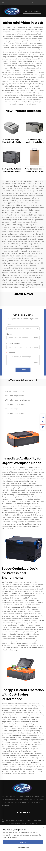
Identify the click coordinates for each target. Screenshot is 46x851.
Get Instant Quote (32, 11)
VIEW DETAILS (11, 127)
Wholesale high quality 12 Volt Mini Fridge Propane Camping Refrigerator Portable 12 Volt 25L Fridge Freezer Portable (34, 141)
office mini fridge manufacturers (17, 400)
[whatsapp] (42, 421)
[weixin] (42, 427)
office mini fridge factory (14, 404)
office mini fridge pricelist (14, 413)
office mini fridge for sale (14, 396)
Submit (23, 370)
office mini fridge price (13, 409)
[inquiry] (42, 416)
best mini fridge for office (14, 391)
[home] (13, 11)
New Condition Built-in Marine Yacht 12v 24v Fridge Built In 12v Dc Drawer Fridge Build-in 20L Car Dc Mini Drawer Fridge (34, 170)
